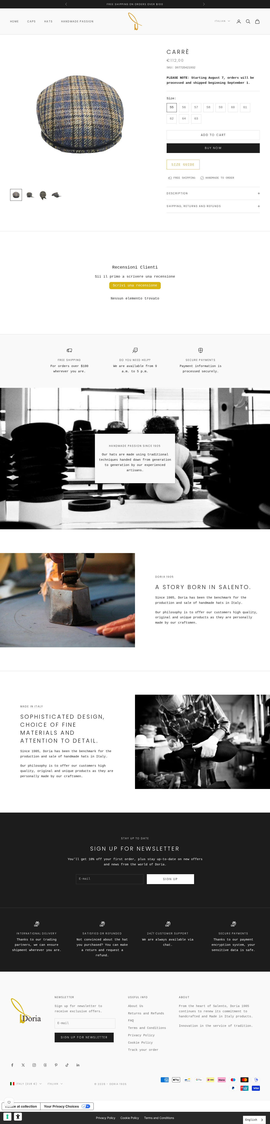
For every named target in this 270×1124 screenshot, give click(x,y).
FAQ (131, 1021)
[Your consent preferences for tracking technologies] (7, 1117)
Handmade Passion (77, 21)
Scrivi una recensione (135, 285)
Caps (31, 21)
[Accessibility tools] (18, 1117)
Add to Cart (213, 135)
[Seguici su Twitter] (23, 1065)
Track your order (143, 1050)
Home (14, 21)
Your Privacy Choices (61, 1106)
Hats (48, 21)
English (251, 1119)
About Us (135, 1006)
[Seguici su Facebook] (12, 1065)
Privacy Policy (141, 1035)
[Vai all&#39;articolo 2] (29, 195)
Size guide (183, 164)
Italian (220, 21)
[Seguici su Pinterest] (56, 1065)
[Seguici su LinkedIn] (78, 1065)
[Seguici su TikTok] (67, 1065)
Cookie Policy (140, 1043)
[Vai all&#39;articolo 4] (56, 195)
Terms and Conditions (147, 1028)
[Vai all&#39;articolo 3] (43, 195)
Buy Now (213, 148)
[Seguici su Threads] (45, 1065)
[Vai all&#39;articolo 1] (16, 195)
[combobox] (254, 1120)
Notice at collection (21, 1106)
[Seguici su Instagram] (34, 1065)
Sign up (170, 879)
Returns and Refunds (146, 1013)
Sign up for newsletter (84, 1037)
